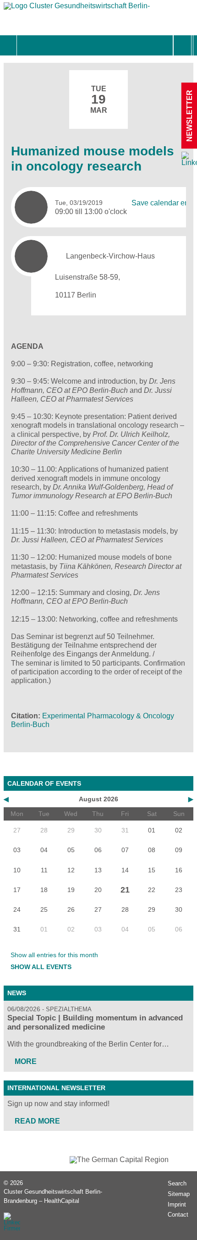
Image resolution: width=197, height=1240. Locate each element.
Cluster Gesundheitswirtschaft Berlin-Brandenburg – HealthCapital (53, 1196)
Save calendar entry (164, 203)
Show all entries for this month (54, 955)
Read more (37, 1121)
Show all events (41, 966)
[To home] (77, 8)
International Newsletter (56, 1087)
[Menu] (27, 45)
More (26, 1061)
